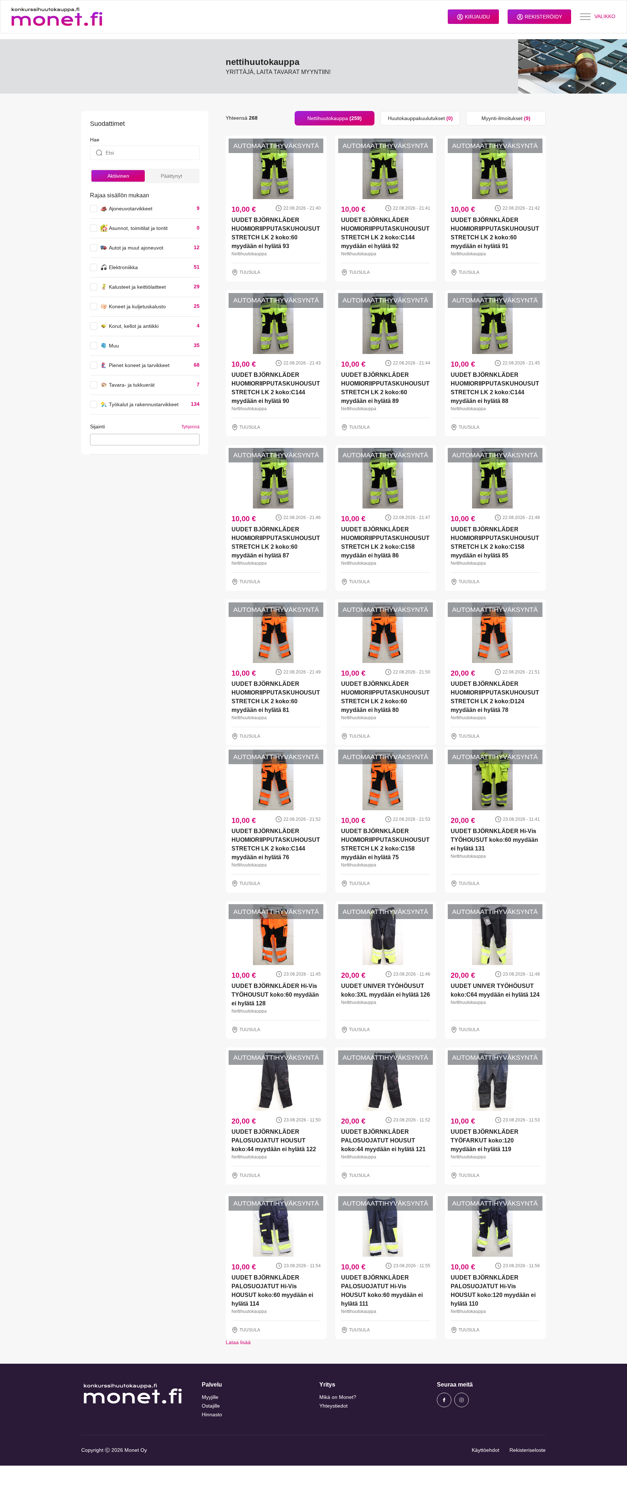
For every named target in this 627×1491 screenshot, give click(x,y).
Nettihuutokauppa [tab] (334, 118)
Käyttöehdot (485, 1450)
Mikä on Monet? (337, 1397)
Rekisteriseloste (527, 1450)
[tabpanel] (386, 735)
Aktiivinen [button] (118, 176)
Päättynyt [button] (171, 176)
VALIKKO (604, 16)
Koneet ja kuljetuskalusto (137, 306)
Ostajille (211, 1406)
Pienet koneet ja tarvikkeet (139, 365)
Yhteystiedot (333, 1406)
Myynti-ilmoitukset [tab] (505, 118)
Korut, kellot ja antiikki (134, 326)
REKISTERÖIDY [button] (542, 17)
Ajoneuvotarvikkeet (130, 208)
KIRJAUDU (476, 17)
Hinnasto (212, 1414)
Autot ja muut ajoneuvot (136, 248)
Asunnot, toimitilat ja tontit (138, 228)
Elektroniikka (123, 267)
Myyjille (210, 1397)
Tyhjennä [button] (190, 426)
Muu (114, 346)
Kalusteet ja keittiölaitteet (137, 287)
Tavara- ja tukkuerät (132, 385)
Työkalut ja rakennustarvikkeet (144, 404)
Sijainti (97, 426)
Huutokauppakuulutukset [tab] (420, 118)
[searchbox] (94, 439)
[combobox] (145, 439)
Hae (94, 140)
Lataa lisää (238, 1342)
